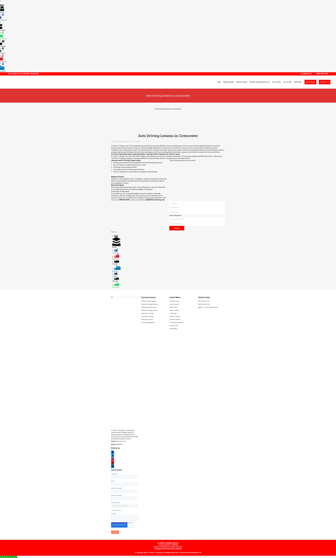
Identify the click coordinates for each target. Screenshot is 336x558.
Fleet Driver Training (147, 313)
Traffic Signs (173, 313)
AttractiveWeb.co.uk (194, 553)
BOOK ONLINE (310, 82)
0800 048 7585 (322, 73)
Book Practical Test (204, 304)
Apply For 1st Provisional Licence (208, 307)
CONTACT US (324, 82)
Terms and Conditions (176, 322)
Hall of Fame (173, 307)
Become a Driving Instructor (149, 304)
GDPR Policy (173, 328)
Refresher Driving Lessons (149, 310)
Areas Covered (174, 304)
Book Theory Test (203, 301)
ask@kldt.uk (306, 73)
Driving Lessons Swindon (148, 301)
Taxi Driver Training (147, 316)
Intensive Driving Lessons (149, 307)
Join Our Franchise (175, 319)
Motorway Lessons (147, 319)
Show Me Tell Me (175, 316)
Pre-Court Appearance (148, 322)
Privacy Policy (174, 325)
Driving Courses (174, 301)
